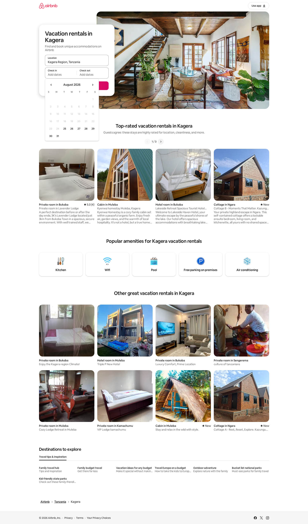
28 (86, 128)
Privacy (68, 518)
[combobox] (77, 62)
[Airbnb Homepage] (48, 5)
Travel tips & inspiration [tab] (53, 456)
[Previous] (147, 141)
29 (93, 128)
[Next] (161, 141)
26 (71, 128)
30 (50, 136)
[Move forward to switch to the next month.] (93, 85)
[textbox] (61, 74)
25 (64, 128)
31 (57, 136)
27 (78, 128)
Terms (79, 518)
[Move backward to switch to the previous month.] (51, 85)
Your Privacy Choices (99, 518)
